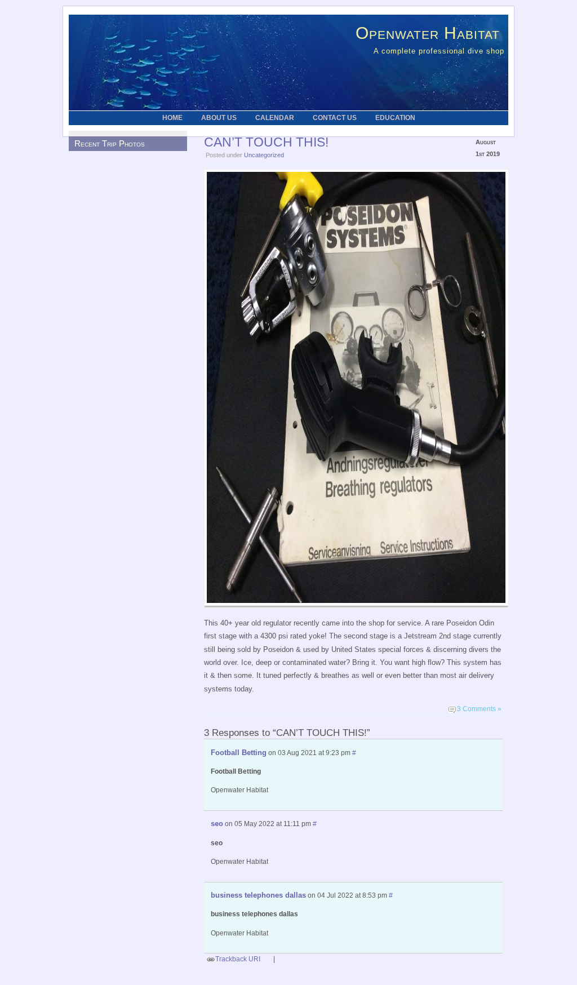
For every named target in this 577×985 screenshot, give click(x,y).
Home (172, 118)
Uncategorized (264, 155)
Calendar (274, 118)
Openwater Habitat (428, 32)
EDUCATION (395, 118)
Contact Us (335, 118)
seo (217, 823)
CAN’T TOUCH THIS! (266, 142)
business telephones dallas (258, 895)
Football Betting (239, 752)
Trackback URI (237, 959)
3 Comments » (479, 709)
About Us (219, 118)
